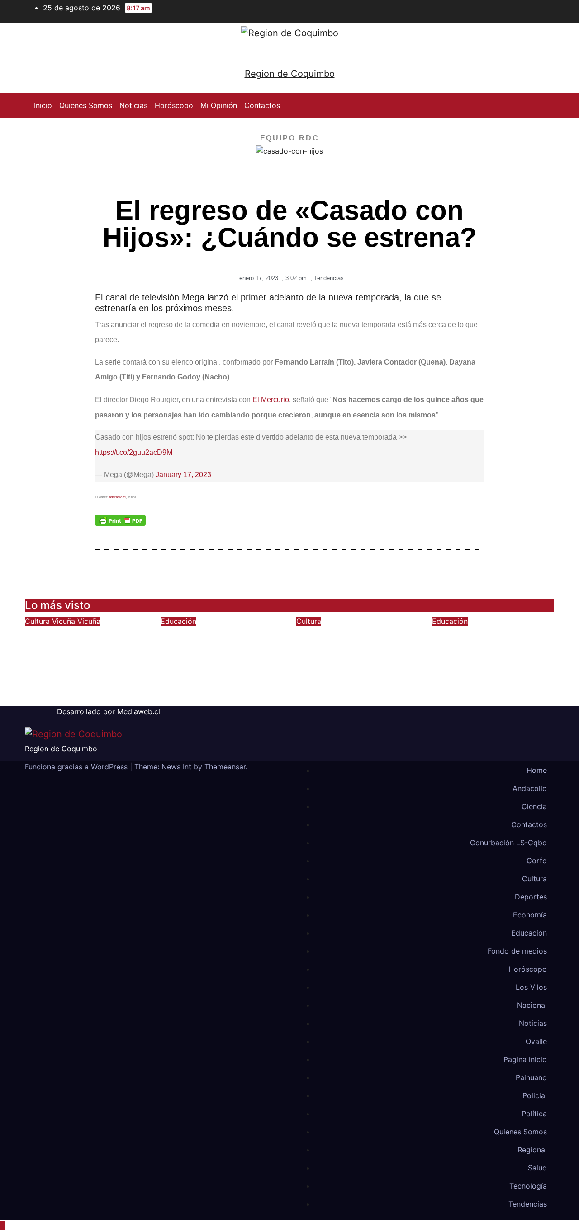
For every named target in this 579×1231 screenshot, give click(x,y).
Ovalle (536, 1041)
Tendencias (329, 278)
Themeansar (225, 766)
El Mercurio (270, 399)
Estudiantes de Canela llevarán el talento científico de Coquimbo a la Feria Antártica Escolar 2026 (220, 658)
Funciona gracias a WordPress (77, 766)
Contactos (262, 105)
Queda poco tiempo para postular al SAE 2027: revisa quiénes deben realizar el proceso (486, 658)
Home (537, 770)
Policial (534, 1095)
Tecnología (528, 1185)
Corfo (537, 860)
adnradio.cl (117, 497)
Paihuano (531, 1077)
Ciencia (534, 806)
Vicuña (64, 621)
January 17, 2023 (183, 474)
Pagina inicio (525, 1059)
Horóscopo (174, 105)
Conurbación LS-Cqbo (508, 842)
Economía (530, 914)
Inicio (43, 105)
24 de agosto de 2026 (71, 700)
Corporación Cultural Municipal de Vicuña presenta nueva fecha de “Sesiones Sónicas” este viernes (82, 658)
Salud (537, 1167)
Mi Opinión (218, 105)
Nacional (532, 1005)
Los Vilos (531, 987)
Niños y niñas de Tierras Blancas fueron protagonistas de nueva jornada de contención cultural (357, 658)
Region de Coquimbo (290, 73)
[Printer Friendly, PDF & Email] (120, 520)
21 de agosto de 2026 (342, 700)
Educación (178, 621)
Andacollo (530, 788)
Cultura (38, 621)
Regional (532, 1149)
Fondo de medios (517, 950)
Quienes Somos (85, 105)
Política (534, 1113)
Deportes (531, 896)
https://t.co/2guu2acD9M (133, 452)
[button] (548, 105)
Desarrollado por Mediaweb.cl (108, 711)
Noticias (133, 105)
